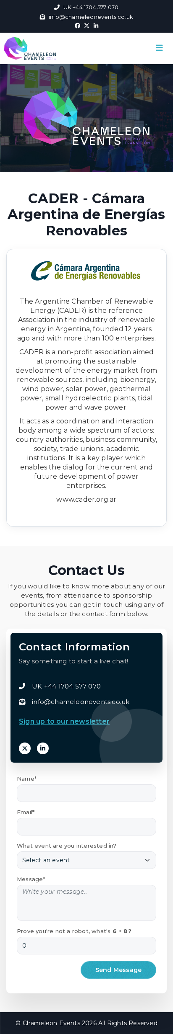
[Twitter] (25, 748)
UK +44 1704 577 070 (90, 7)
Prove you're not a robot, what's (74, 931)
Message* (31, 879)
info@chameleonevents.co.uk (91, 16)
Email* (25, 812)
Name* (27, 778)
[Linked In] (43, 748)
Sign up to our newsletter (64, 721)
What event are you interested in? (67, 845)
